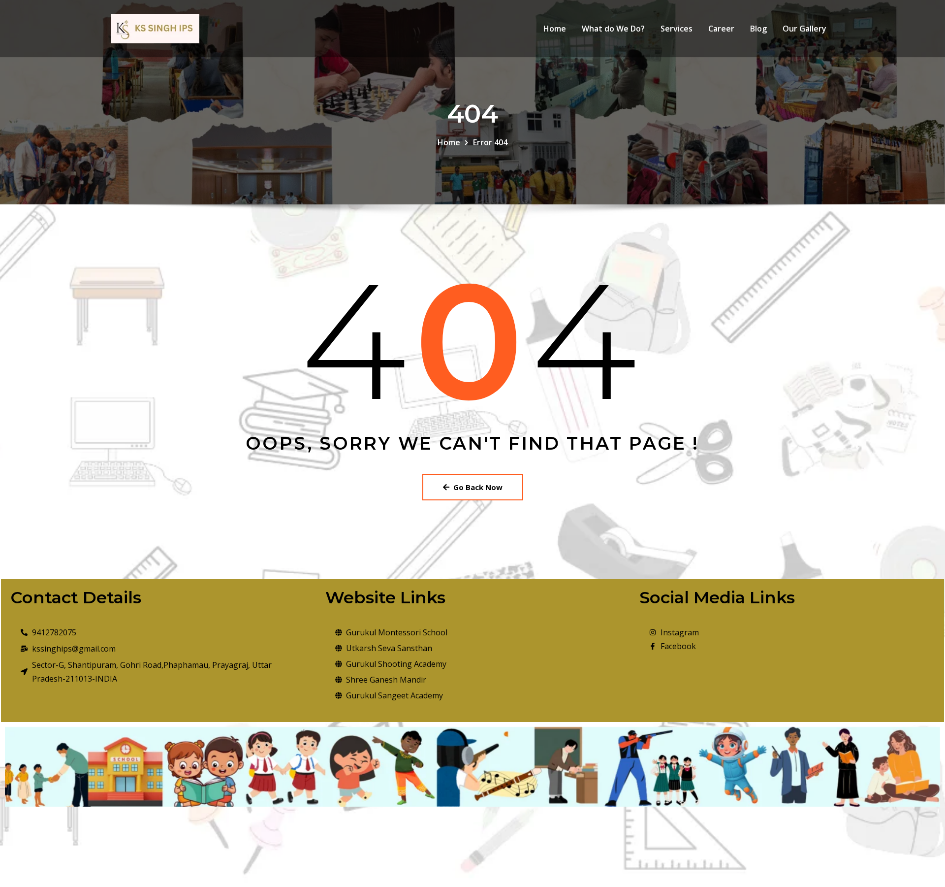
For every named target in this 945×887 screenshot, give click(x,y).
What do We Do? (613, 28)
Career (721, 28)
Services (677, 28)
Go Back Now (478, 487)
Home (554, 28)
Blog (758, 28)
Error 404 (490, 142)
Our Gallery (804, 28)
